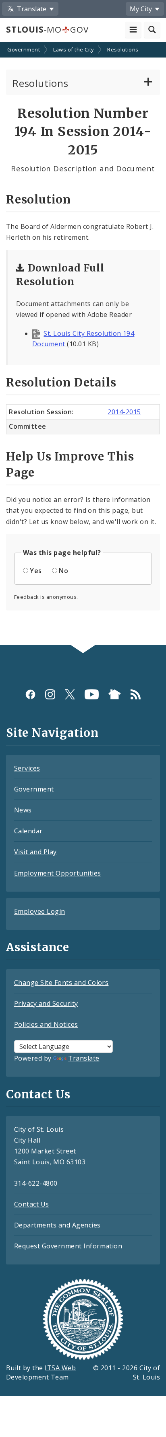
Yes (36, 570)
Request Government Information (68, 1246)
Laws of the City (73, 49)
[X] (70, 694)
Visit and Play (35, 851)
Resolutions (122, 49)
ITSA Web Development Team (41, 1372)
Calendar (28, 830)
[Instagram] (50, 694)
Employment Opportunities (57, 873)
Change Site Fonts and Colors (61, 982)
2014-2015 (124, 411)
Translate (83, 1058)
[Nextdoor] (114, 694)
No (63, 570)
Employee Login (39, 911)
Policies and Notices (46, 1024)
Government (23, 49)
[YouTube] (92, 694)
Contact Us (31, 1204)
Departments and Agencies (57, 1225)
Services (27, 768)
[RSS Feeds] (136, 694)
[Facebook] (30, 694)
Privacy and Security (46, 1003)
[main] (83, 344)
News (23, 810)
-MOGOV (47, 29)
